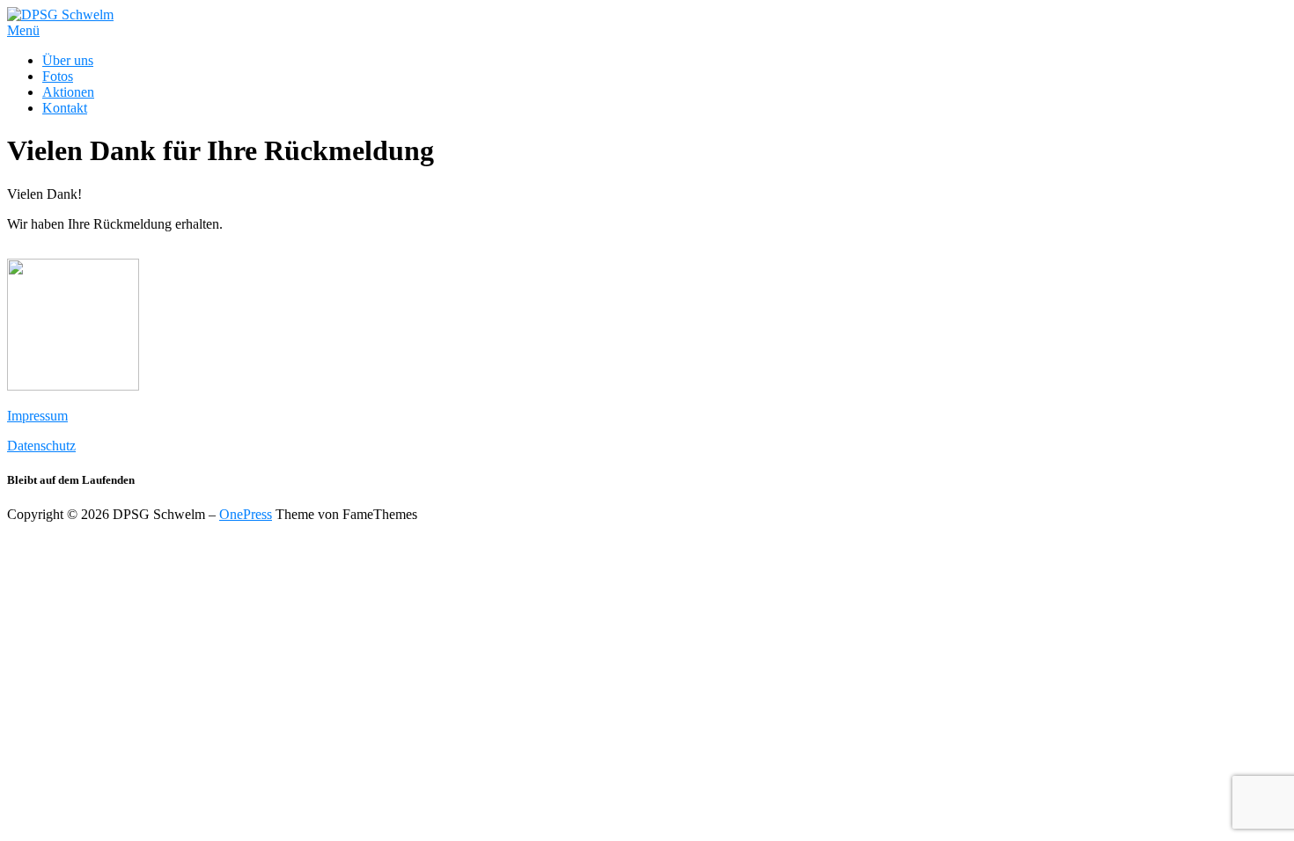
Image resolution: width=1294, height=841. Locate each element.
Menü (23, 30)
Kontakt (64, 107)
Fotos (57, 76)
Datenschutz (41, 445)
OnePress (245, 514)
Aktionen (68, 91)
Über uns (67, 60)
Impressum (37, 415)
